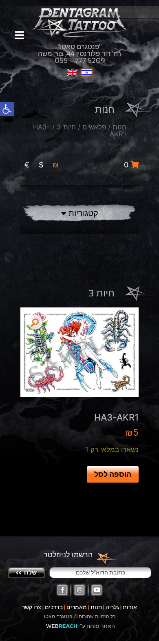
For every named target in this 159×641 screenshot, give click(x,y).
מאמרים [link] (76, 607)
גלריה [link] (112, 607)
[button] (35, 322)
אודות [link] (130, 607)
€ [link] (26, 164)
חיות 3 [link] (66, 127)
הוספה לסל (112, 474)
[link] (7, 109)
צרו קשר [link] (31, 607)
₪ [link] (56, 164)
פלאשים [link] (94, 127)
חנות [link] (119, 127)
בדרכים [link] (54, 607)
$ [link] (41, 164)
